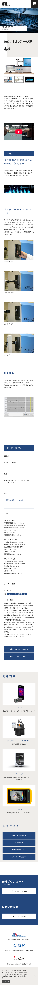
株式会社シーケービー (6, 4)
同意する (6, 981)
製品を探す (19, 842)
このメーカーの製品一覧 (17, 594)
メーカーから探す (19, 857)
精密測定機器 (10, 500)
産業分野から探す (19, 849)
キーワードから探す (19, 835)
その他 (21, 500)
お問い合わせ (21, 656)
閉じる (35, 976)
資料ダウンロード (21, 649)
